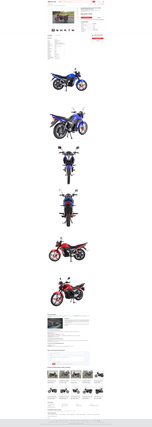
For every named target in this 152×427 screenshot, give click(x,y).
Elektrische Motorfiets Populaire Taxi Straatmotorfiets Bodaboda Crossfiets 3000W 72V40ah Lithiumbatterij (75, 397)
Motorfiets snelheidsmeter (65, 405)
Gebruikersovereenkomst (61, 420)
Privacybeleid (66, 420)
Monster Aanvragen (101, 19)
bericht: (51, 357)
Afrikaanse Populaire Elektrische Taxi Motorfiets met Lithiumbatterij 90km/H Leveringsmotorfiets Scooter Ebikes (52, 397)
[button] (91, 1)
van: (51, 353)
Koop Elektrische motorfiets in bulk (52, 416)
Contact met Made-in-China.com (72, 420)
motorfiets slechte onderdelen (51, 404)
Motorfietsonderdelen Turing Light (94, 405)
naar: (51, 355)
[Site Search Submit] (94, 1)
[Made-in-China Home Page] (52, 1)
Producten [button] (60, 1)
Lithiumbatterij (49, 405)
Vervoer (52, 5)
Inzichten (91, 420)
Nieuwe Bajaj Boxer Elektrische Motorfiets (76, 380)
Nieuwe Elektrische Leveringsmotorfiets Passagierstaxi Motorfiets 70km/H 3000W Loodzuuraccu (87, 397)
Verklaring (56, 420)
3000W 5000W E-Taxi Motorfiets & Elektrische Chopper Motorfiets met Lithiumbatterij (52, 381)
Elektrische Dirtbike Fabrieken (71, 414)
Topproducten (78, 420)
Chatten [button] (99, 17)
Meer (48, 417)
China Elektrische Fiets (90, 414)
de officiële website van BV (68, 315)
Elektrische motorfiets (78, 405)
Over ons (53, 420)
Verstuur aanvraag (86, 17)
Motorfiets (77, 404)
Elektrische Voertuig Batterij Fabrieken (81, 414)
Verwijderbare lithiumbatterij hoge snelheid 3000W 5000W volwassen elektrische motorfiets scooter (64, 381)
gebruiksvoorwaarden (109, 424)
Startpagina (49, 5)
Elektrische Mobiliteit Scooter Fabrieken (53, 414)
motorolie (91, 404)
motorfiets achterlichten (65, 404)
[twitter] (99, 420)
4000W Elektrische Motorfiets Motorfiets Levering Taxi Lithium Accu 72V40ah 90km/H (64, 397)
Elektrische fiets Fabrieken (62, 414)
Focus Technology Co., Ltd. (75, 423)
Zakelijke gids (94, 420)
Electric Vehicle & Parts (57, 5)
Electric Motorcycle (63, 5)
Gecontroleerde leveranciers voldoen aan (85, 420)
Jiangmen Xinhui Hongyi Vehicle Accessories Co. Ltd (89, 10)
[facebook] (97, 420)
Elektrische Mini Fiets (96, 414)
